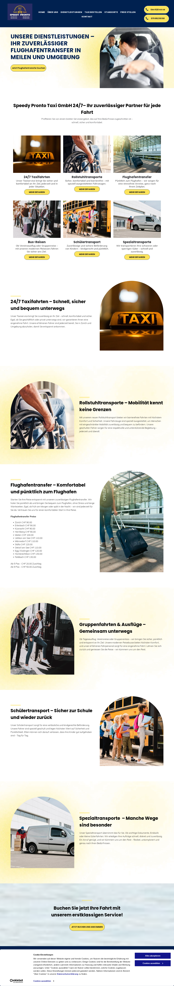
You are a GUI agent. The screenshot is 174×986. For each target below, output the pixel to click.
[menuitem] (41, 12)
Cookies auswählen (42, 981)
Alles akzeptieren (152, 956)
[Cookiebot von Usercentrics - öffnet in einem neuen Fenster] (16, 981)
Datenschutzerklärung (67, 974)
